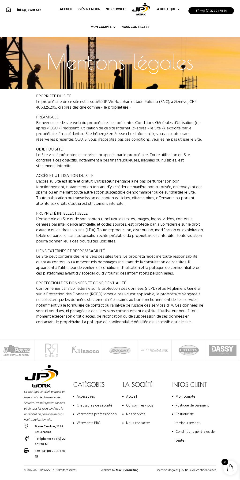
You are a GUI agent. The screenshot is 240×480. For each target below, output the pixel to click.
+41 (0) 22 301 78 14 (213, 11)
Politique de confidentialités (198, 470)
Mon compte (101, 27)
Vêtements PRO (89, 423)
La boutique (165, 9)
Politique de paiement (192, 405)
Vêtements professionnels (97, 414)
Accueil (66, 9)
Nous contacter (135, 27)
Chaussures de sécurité (94, 405)
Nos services (116, 9)
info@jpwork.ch (29, 9)
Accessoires (86, 396)
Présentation (89, 9)
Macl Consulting (127, 470)
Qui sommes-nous (139, 405)
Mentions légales (167, 470)
